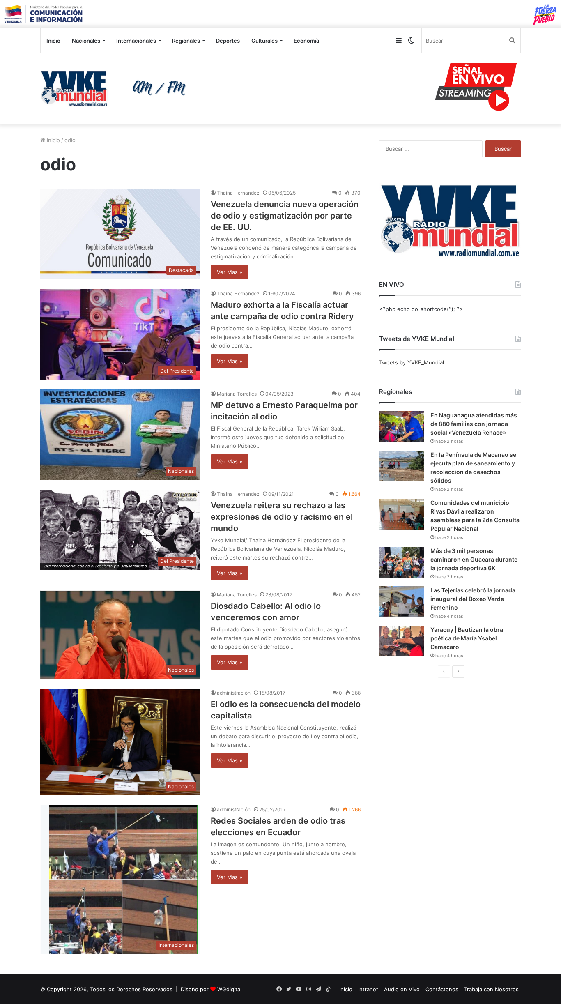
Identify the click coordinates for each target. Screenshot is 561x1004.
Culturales (264, 40)
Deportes (228, 40)
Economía (306, 40)
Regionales (186, 40)
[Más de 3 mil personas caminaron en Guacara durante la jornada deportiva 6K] (401, 562)
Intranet (368, 989)
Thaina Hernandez (238, 193)
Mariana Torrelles (237, 394)
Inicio (53, 40)
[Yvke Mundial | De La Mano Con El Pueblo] (116, 88)
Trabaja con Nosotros (491, 989)
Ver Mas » (229, 272)
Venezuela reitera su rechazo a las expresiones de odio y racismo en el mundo (282, 516)
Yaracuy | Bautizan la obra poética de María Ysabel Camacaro (466, 638)
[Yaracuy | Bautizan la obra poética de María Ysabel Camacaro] (401, 641)
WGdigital (229, 989)
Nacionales (86, 40)
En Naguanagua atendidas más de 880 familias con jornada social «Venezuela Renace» (473, 424)
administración (234, 693)
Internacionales (136, 40)
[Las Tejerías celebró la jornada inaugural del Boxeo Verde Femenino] (401, 601)
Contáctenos (441, 989)
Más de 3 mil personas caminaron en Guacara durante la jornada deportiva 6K (473, 559)
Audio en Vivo (402, 989)
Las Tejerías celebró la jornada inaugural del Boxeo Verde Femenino (472, 599)
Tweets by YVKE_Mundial (411, 362)
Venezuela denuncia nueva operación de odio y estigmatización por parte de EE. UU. (285, 215)
